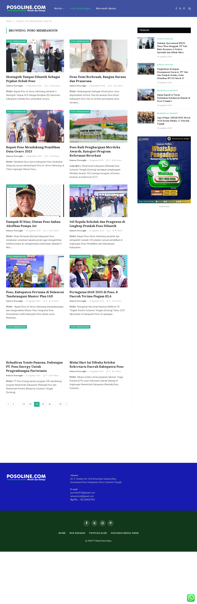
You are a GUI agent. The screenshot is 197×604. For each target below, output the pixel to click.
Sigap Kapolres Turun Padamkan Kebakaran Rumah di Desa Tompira (173, 97)
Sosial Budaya (165, 39)
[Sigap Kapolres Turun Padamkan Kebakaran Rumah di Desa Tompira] (145, 95)
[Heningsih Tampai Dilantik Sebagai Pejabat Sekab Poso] (35, 56)
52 (24, 404)
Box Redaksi (77, 533)
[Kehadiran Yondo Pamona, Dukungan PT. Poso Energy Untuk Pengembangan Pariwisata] (35, 341)
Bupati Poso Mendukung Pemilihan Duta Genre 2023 (33, 149)
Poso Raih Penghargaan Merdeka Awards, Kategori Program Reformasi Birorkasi (95, 151)
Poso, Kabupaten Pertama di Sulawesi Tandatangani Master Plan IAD (35, 294)
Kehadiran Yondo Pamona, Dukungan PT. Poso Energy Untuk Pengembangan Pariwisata (34, 366)
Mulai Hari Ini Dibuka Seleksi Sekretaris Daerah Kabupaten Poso (97, 364)
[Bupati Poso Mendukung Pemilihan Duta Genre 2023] (35, 126)
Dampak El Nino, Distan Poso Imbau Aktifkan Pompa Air (33, 224)
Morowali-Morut (106, 8)
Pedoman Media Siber (125, 533)
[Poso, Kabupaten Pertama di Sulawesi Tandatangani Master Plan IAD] (35, 271)
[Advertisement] (98, 434)
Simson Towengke (14, 86)
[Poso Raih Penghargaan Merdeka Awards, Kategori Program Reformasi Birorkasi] (98, 126)
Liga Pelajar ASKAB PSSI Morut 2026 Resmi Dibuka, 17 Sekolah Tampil (174, 120)
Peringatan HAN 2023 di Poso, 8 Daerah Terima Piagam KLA (94, 294)
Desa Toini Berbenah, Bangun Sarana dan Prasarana (98, 79)
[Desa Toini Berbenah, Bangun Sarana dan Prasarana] (98, 56)
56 (50, 404)
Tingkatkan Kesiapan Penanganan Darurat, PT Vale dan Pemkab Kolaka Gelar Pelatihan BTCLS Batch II (172, 74)
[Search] (189, 8)
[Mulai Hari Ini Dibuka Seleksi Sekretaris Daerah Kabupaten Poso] (98, 341)
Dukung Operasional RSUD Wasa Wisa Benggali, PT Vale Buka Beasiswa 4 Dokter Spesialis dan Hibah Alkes (172, 48)
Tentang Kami (98, 533)
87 (61, 404)
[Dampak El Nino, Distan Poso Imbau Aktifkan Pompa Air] (35, 200)
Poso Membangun (80, 8)
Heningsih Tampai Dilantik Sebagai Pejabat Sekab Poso (33, 79)
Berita (58, 8)
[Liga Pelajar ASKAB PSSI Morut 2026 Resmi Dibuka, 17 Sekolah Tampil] (145, 117)
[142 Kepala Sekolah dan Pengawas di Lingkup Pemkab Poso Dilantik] (98, 200)
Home (62, 533)
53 (30, 404)
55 (43, 404)
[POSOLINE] (26, 8)
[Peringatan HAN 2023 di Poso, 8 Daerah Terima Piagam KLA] (98, 271)
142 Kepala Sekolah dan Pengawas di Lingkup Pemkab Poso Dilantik (97, 224)
